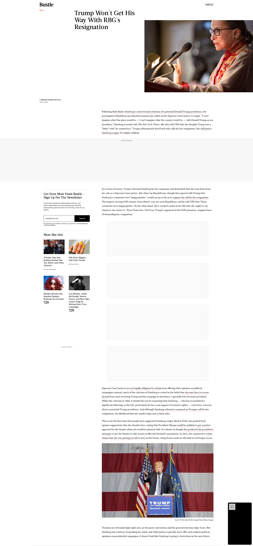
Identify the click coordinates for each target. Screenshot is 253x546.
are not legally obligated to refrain (143, 388)
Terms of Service (82, 223)
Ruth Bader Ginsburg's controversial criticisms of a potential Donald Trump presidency (157, 111)
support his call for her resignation (190, 197)
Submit (82, 218)
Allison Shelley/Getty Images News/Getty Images (252, 56)
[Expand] (231, 505)
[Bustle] (46, 4)
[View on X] (157, 238)
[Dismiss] (249, 505)
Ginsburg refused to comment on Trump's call (178, 409)
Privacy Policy (50, 225)
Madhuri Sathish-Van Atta (51, 100)
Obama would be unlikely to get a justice (190, 425)
